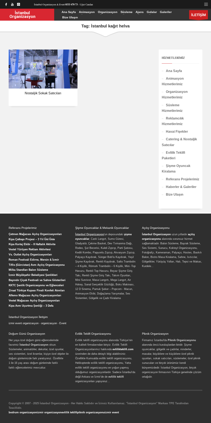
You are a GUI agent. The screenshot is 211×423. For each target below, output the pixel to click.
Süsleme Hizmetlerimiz (172, 107)
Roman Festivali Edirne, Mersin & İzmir (34, 259)
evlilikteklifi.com (123, 349)
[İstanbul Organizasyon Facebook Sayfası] (6, 4)
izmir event (112, 412)
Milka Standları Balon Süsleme (28, 269)
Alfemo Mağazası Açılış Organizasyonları (35, 295)
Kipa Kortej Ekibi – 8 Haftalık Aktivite (32, 244)
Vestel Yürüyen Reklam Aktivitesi (30, 249)
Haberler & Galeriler (181, 187)
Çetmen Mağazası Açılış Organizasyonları (35, 234)
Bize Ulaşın (174, 194)
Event (62, 323)
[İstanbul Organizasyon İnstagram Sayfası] (18, 4)
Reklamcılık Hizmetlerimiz (173, 121)
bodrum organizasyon (23, 412)
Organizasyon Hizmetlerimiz (175, 94)
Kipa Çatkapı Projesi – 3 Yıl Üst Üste (32, 239)
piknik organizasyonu (91, 412)
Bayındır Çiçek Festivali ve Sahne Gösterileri (37, 280)
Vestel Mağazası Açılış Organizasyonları (34, 300)
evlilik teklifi (69, 412)
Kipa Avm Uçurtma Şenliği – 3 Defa (31, 305)
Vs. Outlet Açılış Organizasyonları (30, 254)
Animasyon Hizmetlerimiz (173, 81)
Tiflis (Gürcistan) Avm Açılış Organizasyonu (37, 264)
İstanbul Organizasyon (156, 234)
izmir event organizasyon (24, 323)
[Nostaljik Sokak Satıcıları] (43, 69)
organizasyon (49, 323)
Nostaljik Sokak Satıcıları (43, 93)
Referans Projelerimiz (182, 179)
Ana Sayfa (174, 71)
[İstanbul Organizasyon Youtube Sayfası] (12, 4)
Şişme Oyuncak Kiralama (176, 168)
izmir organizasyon (49, 412)
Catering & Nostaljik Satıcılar (179, 142)
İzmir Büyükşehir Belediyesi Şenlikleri (33, 274)
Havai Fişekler (177, 131)
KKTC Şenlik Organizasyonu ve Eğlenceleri (36, 285)
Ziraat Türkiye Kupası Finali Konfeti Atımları (37, 290)
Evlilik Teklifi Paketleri (173, 155)
